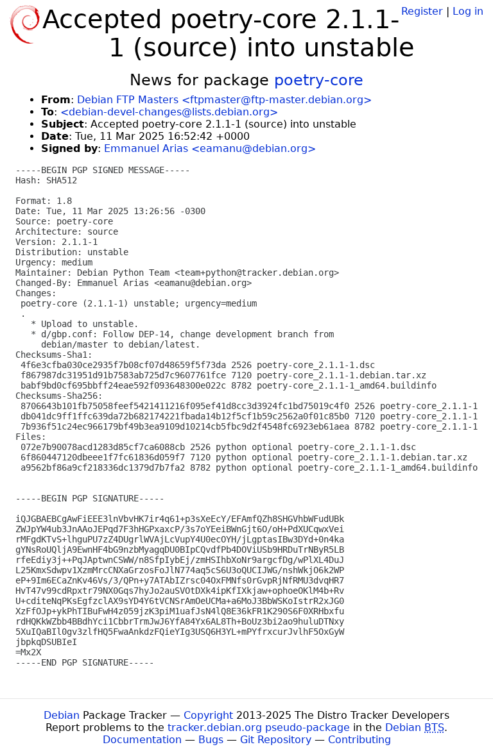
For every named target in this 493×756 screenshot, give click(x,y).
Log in (468, 11)
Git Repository (275, 740)
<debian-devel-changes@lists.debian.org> (169, 112)
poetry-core (318, 80)
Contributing (359, 740)
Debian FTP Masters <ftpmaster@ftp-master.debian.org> (224, 100)
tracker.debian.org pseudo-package (259, 727)
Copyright (208, 715)
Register (422, 11)
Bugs (210, 740)
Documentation (142, 740)
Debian (62, 715)
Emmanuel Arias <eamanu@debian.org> (210, 148)
